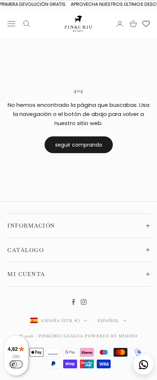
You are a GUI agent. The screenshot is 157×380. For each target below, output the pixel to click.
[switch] (16, 364)
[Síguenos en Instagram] (83, 302)
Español (108, 320)
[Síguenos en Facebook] (73, 302)
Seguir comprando (78, 144)
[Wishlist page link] (146, 23)
